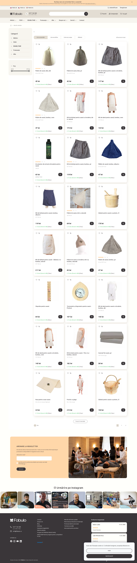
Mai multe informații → (90, 3)
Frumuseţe (16, 50)
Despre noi (40, 521)
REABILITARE (17, 46)
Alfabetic (80, 37)
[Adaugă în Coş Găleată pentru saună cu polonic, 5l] (123, 410)
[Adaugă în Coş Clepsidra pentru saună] (60, 316)
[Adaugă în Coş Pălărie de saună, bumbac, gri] (123, 270)
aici (24, 463)
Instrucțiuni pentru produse (71, 528)
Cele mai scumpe (68, 37)
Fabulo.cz (22, 7)
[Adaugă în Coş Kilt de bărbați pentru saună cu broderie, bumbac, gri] (123, 81)
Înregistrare (123, 7)
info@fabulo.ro (17, 531)
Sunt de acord (109, 556)
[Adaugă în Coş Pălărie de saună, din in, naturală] (92, 223)
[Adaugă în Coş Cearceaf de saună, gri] (123, 363)
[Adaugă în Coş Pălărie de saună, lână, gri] (92, 81)
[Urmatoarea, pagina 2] (121, 425)
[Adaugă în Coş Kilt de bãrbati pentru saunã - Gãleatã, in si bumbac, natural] (60, 270)
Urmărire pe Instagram (70, 487)
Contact (39, 519)
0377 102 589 (33, 13)
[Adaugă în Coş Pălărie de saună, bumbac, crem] (60, 128)
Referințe (39, 526)
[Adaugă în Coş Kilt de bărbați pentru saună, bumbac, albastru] (60, 223)
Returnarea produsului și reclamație (73, 521)
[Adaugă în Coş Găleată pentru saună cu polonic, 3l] (123, 223)
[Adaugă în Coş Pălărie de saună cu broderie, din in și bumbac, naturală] (92, 270)
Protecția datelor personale (71, 524)
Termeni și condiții (69, 526)
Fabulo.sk (14, 7)
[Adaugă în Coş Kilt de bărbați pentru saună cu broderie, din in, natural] (92, 128)
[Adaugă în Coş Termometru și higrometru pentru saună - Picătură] (92, 316)
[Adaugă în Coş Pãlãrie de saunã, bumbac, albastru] (123, 174)
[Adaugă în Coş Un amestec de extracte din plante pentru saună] (60, 174)
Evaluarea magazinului (43, 528)
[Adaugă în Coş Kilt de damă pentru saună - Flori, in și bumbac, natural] (92, 363)
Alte (14, 54)
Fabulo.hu (30, 7)
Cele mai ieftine (54, 37)
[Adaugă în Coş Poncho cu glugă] (92, 410)
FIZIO (15, 42)
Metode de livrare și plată (70, 519)
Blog (38, 524)
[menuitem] (13, 20)
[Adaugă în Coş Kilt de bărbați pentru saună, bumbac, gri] (92, 174)
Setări (109, 550)
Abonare (21, 469)
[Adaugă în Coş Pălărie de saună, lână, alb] (60, 81)
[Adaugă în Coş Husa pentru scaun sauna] (60, 410)
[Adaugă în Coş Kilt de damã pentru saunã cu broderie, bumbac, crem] (60, 363)
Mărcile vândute (41, 530)
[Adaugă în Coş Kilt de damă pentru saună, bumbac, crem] (123, 128)
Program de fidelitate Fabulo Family (46, 532)
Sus (38, 425)
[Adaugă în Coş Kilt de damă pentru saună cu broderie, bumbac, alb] (123, 316)
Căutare (86, 14)
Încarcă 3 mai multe (80, 421)
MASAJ (15, 38)
